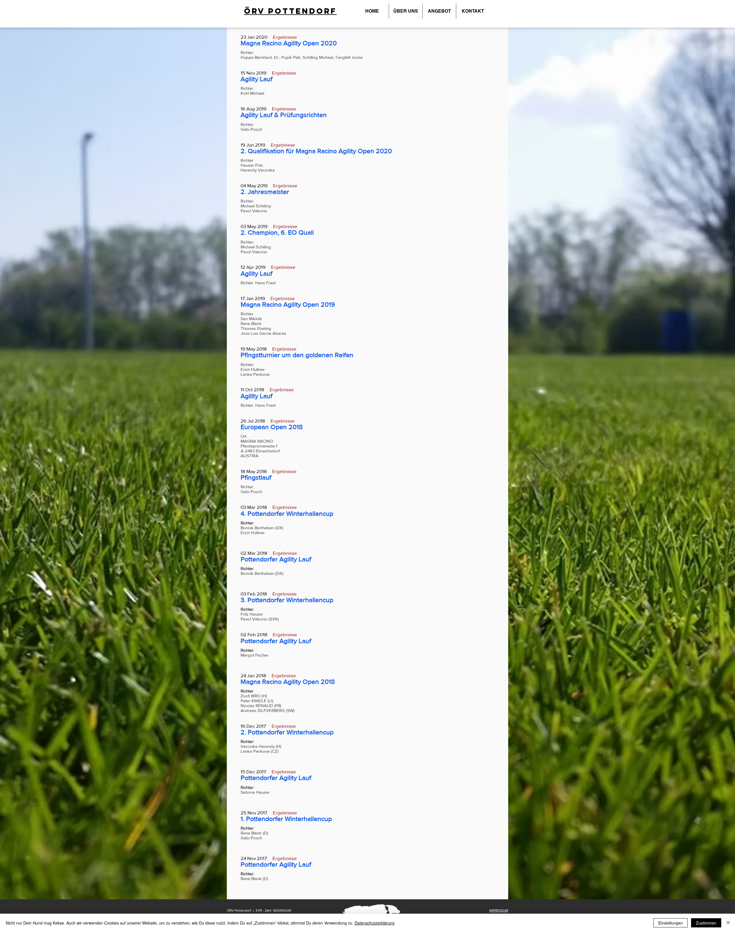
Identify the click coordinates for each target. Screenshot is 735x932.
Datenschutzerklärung (374, 923)
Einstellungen (670, 923)
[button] (405, 11)
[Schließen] (728, 922)
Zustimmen (706, 923)
